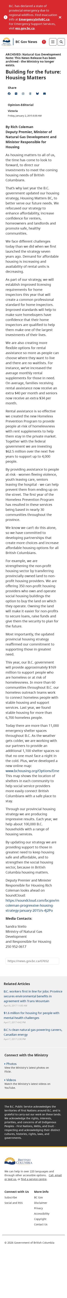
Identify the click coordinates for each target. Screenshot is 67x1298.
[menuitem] (18, 1197)
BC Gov (38, 1197)
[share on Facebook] (10, 94)
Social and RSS (13, 1203)
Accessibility (41, 1213)
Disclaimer (40, 1203)
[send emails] (45, 94)
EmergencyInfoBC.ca (34, 19)
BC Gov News (26, 41)
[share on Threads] (31, 94)
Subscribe (10, 1197)
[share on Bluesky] (38, 94)
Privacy (38, 1208)
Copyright (40, 1219)
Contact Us (40, 1224)
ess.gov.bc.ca (25, 28)
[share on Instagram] (24, 94)
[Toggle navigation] (53, 42)
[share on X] (17, 94)
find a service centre (34, 1179)
